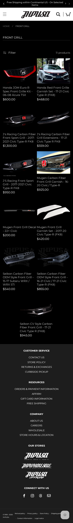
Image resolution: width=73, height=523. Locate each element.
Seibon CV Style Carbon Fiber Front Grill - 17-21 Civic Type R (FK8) (36, 327)
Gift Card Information (36, 398)
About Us (36, 420)
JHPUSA (36, 456)
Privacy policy (32, 513)
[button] (5, 14)
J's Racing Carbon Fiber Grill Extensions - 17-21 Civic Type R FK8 (53, 137)
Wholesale (36, 430)
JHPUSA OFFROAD (36, 474)
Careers (36, 425)
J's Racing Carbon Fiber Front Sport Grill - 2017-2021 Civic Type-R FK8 (19, 137)
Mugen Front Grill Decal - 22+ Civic (19, 229)
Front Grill (22, 26)
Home (6, 26)
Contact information (24, 518)
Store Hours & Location (37, 434)
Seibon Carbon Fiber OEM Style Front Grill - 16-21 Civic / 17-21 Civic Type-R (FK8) (52, 279)
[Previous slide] (3, 3)
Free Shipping (36, 403)
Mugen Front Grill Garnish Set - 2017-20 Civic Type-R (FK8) (51, 230)
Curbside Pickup (36, 371)
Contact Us (36, 357)
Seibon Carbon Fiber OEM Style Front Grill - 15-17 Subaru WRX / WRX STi (18, 279)
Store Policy (36, 362)
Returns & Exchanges (36, 366)
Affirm (36, 393)
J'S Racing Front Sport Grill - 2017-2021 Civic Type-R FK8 (18, 184)
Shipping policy (56, 513)
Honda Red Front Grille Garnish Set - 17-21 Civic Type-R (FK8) (53, 91)
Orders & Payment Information (37, 388)
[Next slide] (69, 3)
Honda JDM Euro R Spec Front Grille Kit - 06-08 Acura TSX (18, 91)
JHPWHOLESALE (36, 463)
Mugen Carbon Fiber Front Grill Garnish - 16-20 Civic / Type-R (53, 181)
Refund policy (20, 513)
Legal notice (39, 518)
